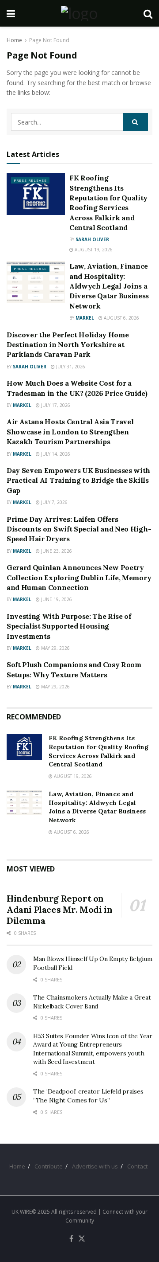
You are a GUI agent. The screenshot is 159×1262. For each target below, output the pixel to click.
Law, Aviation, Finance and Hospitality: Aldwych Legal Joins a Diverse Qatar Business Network (109, 286)
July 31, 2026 (70, 366)
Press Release (30, 180)
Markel (85, 318)
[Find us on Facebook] (71, 1239)
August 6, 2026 (120, 318)
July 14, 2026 (55, 454)
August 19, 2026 (93, 249)
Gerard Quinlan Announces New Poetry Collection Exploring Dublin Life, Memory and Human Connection (79, 577)
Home (14, 40)
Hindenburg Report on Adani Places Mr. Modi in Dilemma (59, 909)
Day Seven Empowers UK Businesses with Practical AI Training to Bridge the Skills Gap (78, 480)
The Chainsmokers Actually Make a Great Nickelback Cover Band (92, 1001)
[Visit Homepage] (79, 13)
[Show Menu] (11, 13)
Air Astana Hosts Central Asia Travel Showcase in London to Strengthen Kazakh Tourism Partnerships (70, 431)
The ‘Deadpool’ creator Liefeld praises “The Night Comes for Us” (88, 1095)
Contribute (48, 1166)
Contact (137, 1166)
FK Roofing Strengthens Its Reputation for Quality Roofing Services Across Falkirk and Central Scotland (98, 751)
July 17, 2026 (55, 405)
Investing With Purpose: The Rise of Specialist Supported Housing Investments (69, 626)
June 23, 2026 (56, 551)
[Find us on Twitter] (81, 1239)
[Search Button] (148, 13)
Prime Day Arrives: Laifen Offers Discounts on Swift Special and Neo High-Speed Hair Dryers (79, 529)
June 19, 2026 (56, 599)
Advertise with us (95, 1166)
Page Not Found (49, 40)
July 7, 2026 (54, 502)
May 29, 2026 (55, 648)
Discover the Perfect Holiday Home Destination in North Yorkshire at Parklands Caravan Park (68, 344)
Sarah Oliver (92, 239)
